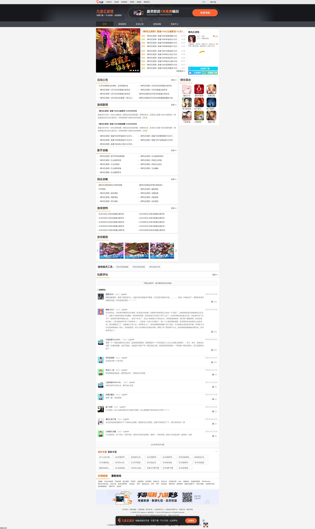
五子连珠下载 (168, 468)
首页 (105, 24)
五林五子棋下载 (153, 468)
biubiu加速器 (108, 481)
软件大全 (164, 481)
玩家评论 (102, 274)
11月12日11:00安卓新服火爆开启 (152, 218)
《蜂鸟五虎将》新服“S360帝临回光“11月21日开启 (162, 39)
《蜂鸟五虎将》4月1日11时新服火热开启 (114, 94)
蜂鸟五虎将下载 (155, 267)
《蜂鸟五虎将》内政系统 (148, 197)
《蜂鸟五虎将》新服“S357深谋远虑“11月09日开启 (162, 51)
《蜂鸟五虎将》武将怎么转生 (150, 164)
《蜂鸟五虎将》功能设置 (148, 193)
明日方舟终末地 (103, 484)
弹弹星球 (180, 484)
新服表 (139, 2)
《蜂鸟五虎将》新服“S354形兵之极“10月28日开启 (162, 61)
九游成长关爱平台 (171, 509)
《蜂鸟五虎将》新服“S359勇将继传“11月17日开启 (162, 43)
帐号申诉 (149, 509)
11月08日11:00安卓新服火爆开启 (152, 222)
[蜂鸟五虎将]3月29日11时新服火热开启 (154, 94)
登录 (203, 2)
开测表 (132, 2)
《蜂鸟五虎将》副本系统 (108, 193)
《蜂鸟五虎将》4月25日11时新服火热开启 (155, 86)
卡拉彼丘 (132, 484)
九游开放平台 (158, 509)
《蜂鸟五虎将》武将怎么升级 (150, 160)
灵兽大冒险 (200, 484)
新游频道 (124, 2)
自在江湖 (113, 484)
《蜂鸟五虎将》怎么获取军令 (110, 172)
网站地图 (133, 509)
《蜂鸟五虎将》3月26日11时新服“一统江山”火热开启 (117, 98)
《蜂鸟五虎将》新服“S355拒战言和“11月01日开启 (162, 58)
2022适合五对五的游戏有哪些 (153, 463)
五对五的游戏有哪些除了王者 (185, 457)
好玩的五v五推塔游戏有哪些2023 (136, 457)
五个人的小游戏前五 (105, 457)
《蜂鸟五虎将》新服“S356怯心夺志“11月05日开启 (162, 54)
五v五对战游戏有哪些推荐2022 (200, 463)
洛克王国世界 (122, 484)
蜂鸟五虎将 (193, 32)
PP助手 (133, 481)
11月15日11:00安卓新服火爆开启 (111, 218)
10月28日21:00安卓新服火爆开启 (111, 230)
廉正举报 (190, 509)
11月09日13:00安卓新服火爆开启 (111, 222)
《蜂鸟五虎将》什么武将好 (109, 164)
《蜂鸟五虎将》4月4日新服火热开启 (153, 90)
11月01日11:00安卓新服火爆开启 (152, 226)
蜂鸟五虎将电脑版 (122, 267)
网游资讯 (147, 2)
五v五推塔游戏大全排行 (104, 463)
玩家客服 (141, 509)
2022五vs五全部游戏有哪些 (120, 463)
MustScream (206, 481)
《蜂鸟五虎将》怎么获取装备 (110, 168)
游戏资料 (102, 208)
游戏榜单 (140, 481)
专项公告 (182, 509)
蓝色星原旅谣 (195, 481)
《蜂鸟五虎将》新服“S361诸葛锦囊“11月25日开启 (162, 36)
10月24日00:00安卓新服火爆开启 (152, 230)
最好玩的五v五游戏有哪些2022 (104, 468)
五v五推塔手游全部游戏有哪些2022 (185, 463)
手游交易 (118, 481)
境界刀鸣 (172, 484)
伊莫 (138, 484)
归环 (157, 484)
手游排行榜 (172, 481)
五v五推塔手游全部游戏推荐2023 (152, 457)
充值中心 (175, 24)
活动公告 (140, 24)
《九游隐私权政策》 (112, 525)
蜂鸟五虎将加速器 (139, 267)
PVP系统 (102, 189)
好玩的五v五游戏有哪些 (200, 457)
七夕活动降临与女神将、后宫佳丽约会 (113, 86)
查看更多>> (180, 71)
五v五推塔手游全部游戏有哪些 (169, 457)
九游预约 (197, 73)
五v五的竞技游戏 (184, 468)
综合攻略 (102, 179)
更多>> (174, 80)
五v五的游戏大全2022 (120, 468)
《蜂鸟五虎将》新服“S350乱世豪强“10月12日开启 (162, 68)
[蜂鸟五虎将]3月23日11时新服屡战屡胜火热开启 (157, 98)
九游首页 (109, 2)
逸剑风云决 (145, 484)
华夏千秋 (112, 486)
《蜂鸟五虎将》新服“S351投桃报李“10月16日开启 (162, 65)
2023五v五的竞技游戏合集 (137, 468)
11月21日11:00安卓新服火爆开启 (111, 214)
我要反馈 (3, 528)
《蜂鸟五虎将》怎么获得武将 (110, 160)
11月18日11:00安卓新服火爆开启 (152, 214)
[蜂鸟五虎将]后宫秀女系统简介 (151, 185)
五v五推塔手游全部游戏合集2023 (120, 457)
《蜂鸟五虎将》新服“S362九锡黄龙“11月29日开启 (163, 31)
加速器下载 (205, 69)
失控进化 (164, 484)
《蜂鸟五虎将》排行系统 (108, 201)
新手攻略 (102, 150)
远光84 (119, 486)
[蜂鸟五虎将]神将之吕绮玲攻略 (110, 185)
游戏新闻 (122, 24)
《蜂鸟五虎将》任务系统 (148, 201)
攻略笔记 (186, 481)
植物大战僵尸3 (189, 484)
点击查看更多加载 (157, 445)
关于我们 (125, 509)
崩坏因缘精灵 (102, 486)
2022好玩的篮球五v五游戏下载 (168, 463)
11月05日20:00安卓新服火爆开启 (111, 226)
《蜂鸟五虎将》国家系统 (108, 197)
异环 (152, 484)
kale (179, 481)
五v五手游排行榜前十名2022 (136, 463)
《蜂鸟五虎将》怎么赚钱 (148, 168)
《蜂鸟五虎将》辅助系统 (148, 189)
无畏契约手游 (210, 484)
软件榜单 (148, 481)
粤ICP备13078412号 (143, 515)
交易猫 (100, 481)
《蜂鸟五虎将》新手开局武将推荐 (112, 156)
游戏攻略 (157, 24)
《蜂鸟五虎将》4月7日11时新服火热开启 (114, 90)
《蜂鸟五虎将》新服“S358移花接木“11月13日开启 (162, 46)
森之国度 (126, 481)
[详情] (145, 118)
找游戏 (116, 2)
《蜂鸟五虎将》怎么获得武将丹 (151, 156)
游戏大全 (156, 481)
